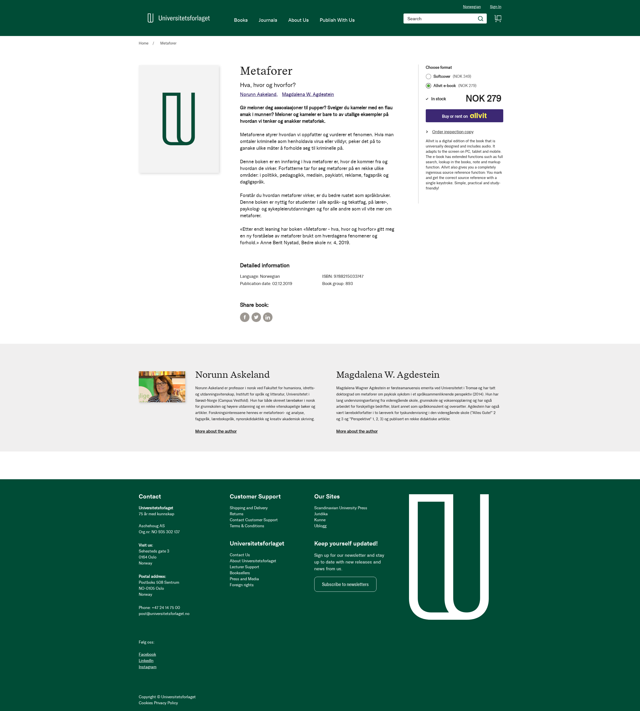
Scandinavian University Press (340, 508)
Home (143, 43)
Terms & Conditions (247, 526)
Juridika (321, 514)
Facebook (245, 317)
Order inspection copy (453, 131)
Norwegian (472, 6)
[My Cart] (497, 18)
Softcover (452, 76)
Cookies (146, 702)
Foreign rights (242, 584)
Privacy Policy (166, 702)
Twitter (256, 317)
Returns (237, 514)
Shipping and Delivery (249, 508)
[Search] (481, 19)
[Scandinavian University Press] (179, 18)
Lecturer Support (244, 566)
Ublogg (320, 526)
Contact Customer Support (254, 520)
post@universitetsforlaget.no (164, 613)
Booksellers (240, 572)
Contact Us (240, 554)
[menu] (294, 20)
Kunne (320, 520)
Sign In (495, 7)
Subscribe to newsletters (345, 584)
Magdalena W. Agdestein (308, 94)
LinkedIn (267, 317)
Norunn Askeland (258, 94)
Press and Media (244, 578)
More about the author (216, 431)
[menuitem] (240, 20)
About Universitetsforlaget (253, 560)
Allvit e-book (455, 86)
